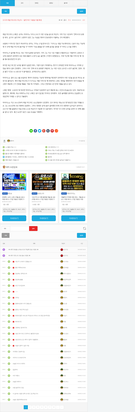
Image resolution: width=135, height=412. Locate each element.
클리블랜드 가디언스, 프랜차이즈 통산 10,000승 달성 (20, 157)
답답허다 (15, 369)
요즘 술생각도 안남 (18, 387)
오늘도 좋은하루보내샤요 (20, 399)
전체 (6, 235)
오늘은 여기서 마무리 (19, 363)
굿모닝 (17, 297)
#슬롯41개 (14, 209)
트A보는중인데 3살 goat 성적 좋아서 (59, 153)
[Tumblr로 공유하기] (48, 131)
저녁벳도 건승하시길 (19, 351)
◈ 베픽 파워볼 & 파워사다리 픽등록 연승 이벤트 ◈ (23, 249)
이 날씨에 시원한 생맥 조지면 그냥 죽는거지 (25, 393)
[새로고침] (84, 228)
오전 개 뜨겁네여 (20, 285)
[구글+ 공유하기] (44, 131)
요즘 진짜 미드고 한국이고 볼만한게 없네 (27, 333)
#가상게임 (9, 211)
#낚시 (19, 209)
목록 (6, 11)
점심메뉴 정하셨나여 (21, 273)
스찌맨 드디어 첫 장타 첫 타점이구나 (15, 150)
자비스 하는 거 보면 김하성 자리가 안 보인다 (61, 150)
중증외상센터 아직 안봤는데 (23, 303)
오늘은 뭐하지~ (17, 381)
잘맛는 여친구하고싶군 (21, 309)
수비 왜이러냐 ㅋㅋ (53, 147)
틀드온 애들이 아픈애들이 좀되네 (14, 153)
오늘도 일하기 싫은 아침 (22, 345)
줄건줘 (50, 157)
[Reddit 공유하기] (56, 131)
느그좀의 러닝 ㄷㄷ (10, 147)
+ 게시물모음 (81, 141)
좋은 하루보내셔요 (20, 267)
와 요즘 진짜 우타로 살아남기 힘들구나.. (59, 160)
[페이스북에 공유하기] (35, 131)
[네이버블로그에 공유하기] (31, 131)
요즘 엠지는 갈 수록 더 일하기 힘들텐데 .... (27, 339)
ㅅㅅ (16, 291)
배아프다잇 (18, 321)
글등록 (81, 11)
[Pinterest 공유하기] (52, 131)
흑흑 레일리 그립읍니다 (12, 160)
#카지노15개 (6, 209)
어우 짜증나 (16, 375)
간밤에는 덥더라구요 (21, 327)
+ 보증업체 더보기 (80, 167)
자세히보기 (14, 218)
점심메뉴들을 (19, 279)
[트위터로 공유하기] (39, 131)
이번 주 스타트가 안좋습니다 (23, 261)
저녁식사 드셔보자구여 (19, 357)
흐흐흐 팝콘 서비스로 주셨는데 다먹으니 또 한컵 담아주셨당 (32, 315)
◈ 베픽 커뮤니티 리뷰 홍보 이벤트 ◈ (19, 255)
